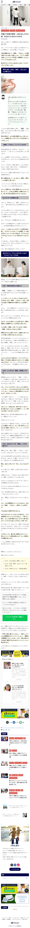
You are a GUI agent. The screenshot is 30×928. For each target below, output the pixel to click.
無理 (3, 729)
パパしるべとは (15, 869)
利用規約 (8, 919)
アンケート (4, 4)
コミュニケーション (19, 727)
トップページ (4, 917)
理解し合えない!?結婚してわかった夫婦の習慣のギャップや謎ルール (18, 767)
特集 (9, 4)
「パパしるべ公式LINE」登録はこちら (14, 618)
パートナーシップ (6, 727)
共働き (6, 729)
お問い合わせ (24, 919)
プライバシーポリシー (16, 919)
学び (21, 4)
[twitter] (11, 865)
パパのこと (15, 4)
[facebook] (15, 865)
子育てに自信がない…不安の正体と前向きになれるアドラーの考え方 (18, 742)
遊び (25, 4)
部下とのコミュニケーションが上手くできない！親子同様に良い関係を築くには (18, 782)
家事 (9, 729)
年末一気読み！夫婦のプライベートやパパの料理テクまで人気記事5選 (18, 755)
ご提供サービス (23, 917)
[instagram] (18, 865)
